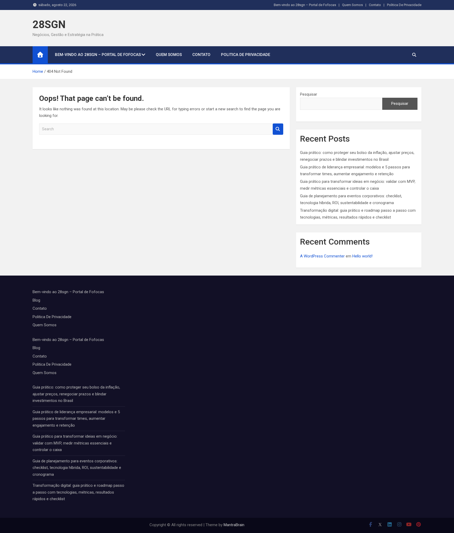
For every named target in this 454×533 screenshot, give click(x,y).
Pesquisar (308, 94)
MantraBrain (234, 524)
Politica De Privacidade (404, 5)
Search (278, 129)
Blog (36, 300)
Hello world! (362, 256)
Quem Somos (352, 5)
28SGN (49, 24)
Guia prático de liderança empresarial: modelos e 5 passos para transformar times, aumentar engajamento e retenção (76, 419)
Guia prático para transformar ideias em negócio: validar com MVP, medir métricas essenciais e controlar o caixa (75, 443)
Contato (375, 5)
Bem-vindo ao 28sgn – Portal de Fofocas (305, 5)
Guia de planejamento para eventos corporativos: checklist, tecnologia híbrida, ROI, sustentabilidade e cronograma (77, 468)
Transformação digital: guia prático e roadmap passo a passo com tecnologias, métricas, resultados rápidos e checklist (78, 492)
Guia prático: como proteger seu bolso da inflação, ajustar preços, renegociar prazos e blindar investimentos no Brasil (76, 394)
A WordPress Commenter (322, 256)
